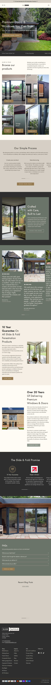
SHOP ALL (8, 101)
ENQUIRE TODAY (33, 445)
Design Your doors (35, 230)
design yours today (12, 35)
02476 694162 (7, 640)
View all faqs (8, 569)
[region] (25, 167)
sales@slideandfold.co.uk (10, 642)
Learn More (7, 378)
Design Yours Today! (25, 184)
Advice (47, 606)
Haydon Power (46, 682)
